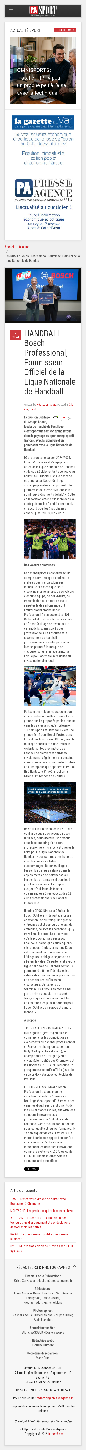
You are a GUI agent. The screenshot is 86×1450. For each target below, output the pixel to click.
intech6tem (55, 1434)
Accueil (9, 247)
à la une (24, 247)
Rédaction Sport (46, 404)
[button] (43, 70)
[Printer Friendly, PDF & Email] (63, 418)
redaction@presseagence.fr (55, 1398)
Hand (33, 409)
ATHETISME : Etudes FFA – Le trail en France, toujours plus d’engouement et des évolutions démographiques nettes (40, 1222)
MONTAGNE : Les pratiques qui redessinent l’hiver (41, 1211)
